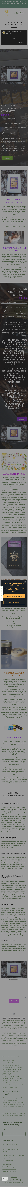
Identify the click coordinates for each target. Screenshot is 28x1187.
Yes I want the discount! (14, 596)
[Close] (25, 582)
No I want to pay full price (14, 602)
